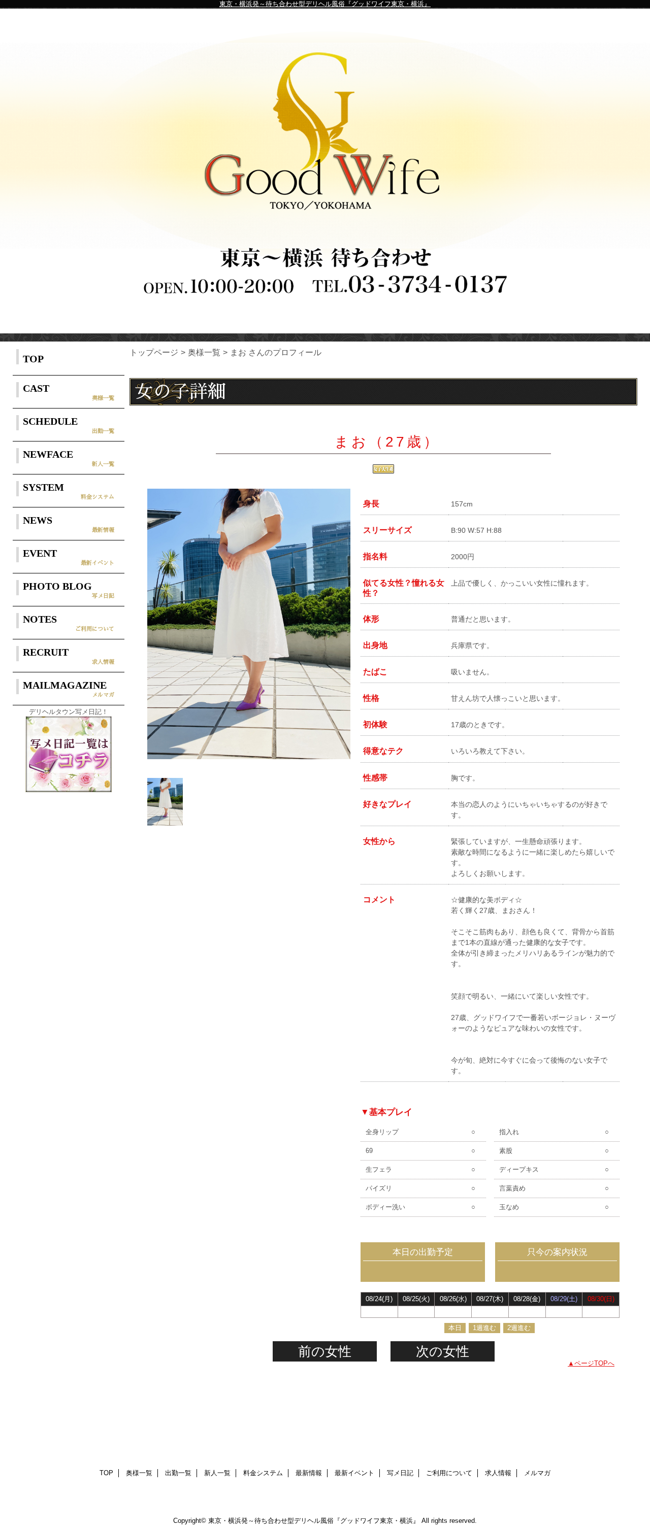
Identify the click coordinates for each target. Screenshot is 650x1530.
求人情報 (498, 1473)
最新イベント (354, 1473)
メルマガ (537, 1473)
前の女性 (324, 1351)
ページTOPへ (594, 1363)
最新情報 (309, 1473)
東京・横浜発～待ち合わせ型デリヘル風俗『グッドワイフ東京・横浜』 (325, 4)
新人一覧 (217, 1473)
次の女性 (442, 1351)
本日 (455, 1328)
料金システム (263, 1473)
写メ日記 (400, 1473)
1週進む (484, 1328)
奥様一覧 (204, 352)
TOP (33, 358)
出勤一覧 (178, 1473)
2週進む (519, 1328)
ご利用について (449, 1473)
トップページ (153, 352)
